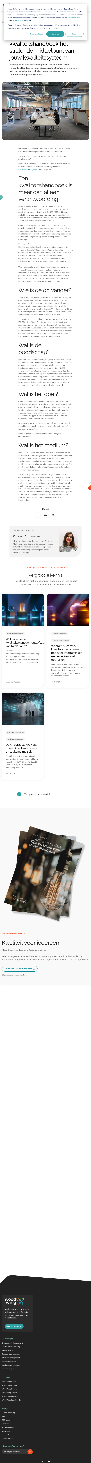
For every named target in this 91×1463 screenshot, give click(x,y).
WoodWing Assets (9, 1385)
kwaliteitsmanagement (28, 169)
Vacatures (6, 1431)
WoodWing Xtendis (9, 1393)
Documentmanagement (11, 1354)
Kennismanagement (9, 1361)
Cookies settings (36, 34)
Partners (5, 1424)
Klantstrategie (7, 1350)
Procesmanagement (9, 1369)
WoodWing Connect (10, 1396)
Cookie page (18, 21)
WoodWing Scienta (9, 1389)
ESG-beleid (6, 1420)
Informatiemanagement (11, 1358)
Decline (74, 34)
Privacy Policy (75, 18)
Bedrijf (5, 1408)
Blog (3, 1416)
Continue (55, 34)
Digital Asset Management (12, 1343)
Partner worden (8, 1427)
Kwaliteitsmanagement (11, 1365)
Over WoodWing (8, 1413)
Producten (6, 1377)
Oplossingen (7, 1338)
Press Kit (5, 1435)
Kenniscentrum (7, 1438)
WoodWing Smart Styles (11, 1400)
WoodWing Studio (9, 1381)
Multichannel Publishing (11, 1347)
